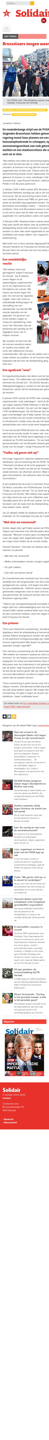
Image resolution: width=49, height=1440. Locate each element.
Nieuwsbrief (10, 1122)
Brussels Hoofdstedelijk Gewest (25, 110)
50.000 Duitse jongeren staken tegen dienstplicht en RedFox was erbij (30, 783)
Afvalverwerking (24, 114)
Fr (43, 21)
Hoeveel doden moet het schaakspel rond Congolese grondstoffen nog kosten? (29, 902)
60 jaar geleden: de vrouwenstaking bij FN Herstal (26, 972)
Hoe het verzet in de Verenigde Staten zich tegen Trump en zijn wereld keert (30, 735)
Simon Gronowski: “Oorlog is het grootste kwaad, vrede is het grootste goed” (30, 997)
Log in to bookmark (5, 716)
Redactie (8, 1119)
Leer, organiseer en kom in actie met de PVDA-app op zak (29, 852)
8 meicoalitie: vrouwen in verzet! (28, 928)
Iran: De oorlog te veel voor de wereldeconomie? (29, 829)
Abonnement (23, 706)
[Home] (14, 1091)
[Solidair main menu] (6, 28)
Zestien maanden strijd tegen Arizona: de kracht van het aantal (30, 808)
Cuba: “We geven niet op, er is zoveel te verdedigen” (30, 879)
